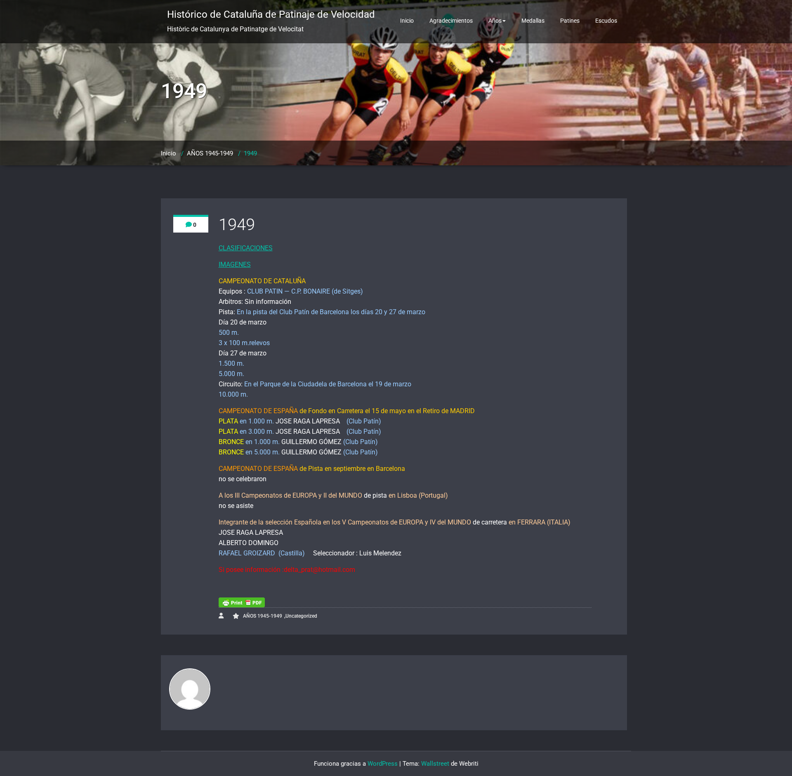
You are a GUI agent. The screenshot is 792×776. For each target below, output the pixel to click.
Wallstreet (435, 763)
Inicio (407, 20)
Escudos (606, 20)
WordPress (383, 763)
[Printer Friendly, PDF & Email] (242, 602)
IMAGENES (235, 264)
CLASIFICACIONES (246, 248)
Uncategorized (301, 616)
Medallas (532, 20)
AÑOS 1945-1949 (210, 153)
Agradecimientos (451, 20)
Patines (570, 20)
